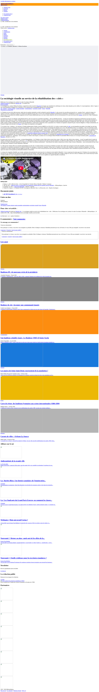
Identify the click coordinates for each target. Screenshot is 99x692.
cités (69, 126)
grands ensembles (20, 108)
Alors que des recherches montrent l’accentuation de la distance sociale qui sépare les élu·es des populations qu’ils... (27, 375)
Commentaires (4, 334)
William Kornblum (5, 103)
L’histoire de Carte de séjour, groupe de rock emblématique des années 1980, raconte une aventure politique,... (26, 408)
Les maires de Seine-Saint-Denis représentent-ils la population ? (24, 371)
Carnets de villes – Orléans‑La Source (15, 436)
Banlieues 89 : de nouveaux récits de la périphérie (19, 272)
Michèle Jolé (18, 103)
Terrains (2, 95)
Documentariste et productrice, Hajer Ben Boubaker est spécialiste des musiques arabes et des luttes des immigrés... (27, 485)
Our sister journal (4, 17)
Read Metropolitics (7, 39)
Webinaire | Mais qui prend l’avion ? (14, 520)
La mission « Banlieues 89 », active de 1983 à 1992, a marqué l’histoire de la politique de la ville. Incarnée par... (26, 276)
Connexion (3, 230)
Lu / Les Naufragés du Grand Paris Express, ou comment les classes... (26, 500)
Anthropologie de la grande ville (13, 461)
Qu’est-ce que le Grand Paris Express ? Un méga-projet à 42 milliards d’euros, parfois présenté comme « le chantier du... (28, 504)
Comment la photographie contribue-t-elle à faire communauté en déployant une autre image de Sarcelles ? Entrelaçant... (28, 309)
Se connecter (10, 690)
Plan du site (3, 690)
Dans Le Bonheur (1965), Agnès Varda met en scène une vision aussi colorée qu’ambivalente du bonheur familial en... (28, 342)
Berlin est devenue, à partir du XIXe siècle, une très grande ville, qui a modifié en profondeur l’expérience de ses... (27, 465)
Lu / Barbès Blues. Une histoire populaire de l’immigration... (23, 481)
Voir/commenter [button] (19, 219)
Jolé (47, 133)
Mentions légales (17, 690)
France (43, 108)
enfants (80, 115)
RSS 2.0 (24, 690)
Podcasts (3, 433)
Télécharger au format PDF (7, 110)
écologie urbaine (11, 108)
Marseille (39, 106)
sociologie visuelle (37, 108)
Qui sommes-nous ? (8, 41)
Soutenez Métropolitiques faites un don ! (7, 4)
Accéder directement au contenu (8, 1)
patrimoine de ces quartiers (63, 134)
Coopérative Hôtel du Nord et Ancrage (36, 133)
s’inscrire (10, 236)
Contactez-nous (7, 42)
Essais (2, 400)
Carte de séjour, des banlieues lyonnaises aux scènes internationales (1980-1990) (30, 403)
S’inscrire (8, 230)
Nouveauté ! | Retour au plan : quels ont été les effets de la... (23, 538)
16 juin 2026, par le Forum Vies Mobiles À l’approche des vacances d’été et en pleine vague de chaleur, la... (25, 523)
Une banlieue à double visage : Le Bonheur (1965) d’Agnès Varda (25, 338)
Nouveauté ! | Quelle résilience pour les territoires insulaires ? (24, 558)
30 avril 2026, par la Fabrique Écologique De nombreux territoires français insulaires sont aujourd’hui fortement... (26, 562)
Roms (19, 124)
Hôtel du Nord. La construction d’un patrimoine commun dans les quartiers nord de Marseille (32, 185)
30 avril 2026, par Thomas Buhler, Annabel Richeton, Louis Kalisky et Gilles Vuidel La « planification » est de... (26, 542)
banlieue (5, 108)
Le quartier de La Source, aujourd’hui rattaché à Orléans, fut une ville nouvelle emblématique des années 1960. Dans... (28, 440)
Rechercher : (3, 44)
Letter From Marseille (19, 186)
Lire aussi (4, 242)
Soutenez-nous (11, 28)
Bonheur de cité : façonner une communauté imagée (20, 305)
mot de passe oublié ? (16, 230)
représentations (28, 108)
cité (1, 108)
